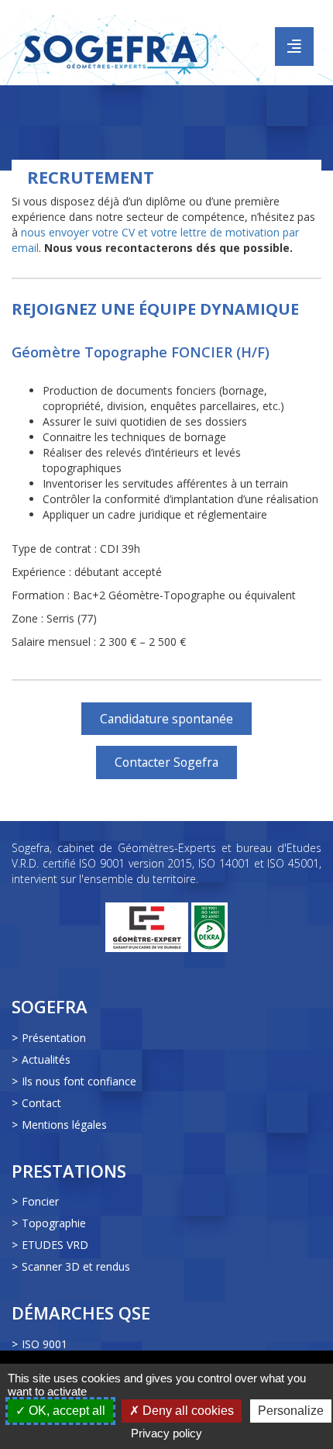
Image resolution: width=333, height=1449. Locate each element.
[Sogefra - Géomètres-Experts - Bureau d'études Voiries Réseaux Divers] (118, 40)
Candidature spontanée (166, 718)
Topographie (54, 1223)
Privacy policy (166, 1433)
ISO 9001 (44, 1344)
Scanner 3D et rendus (76, 1266)
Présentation (54, 1037)
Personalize (291, 1410)
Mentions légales (64, 1124)
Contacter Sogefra (166, 762)
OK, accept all (65, 1410)
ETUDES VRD (55, 1244)
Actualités (46, 1059)
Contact (41, 1102)
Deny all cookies (186, 1410)
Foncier (40, 1201)
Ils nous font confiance (79, 1081)
